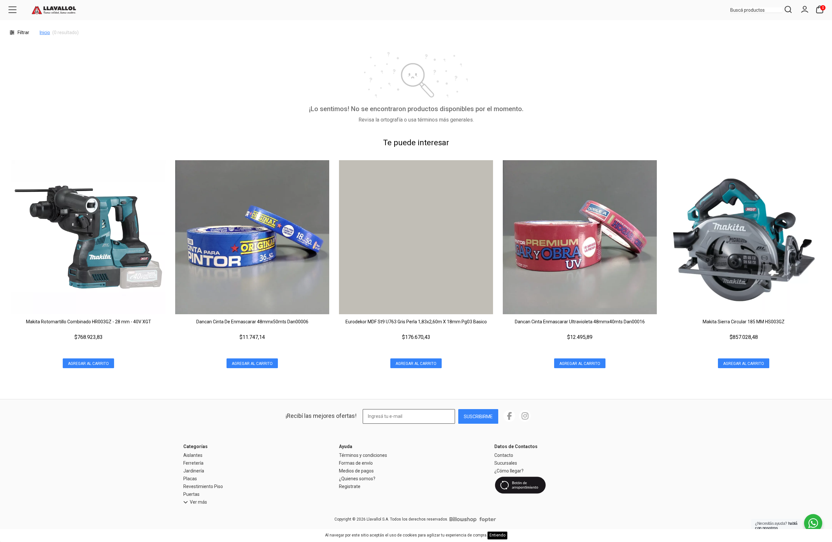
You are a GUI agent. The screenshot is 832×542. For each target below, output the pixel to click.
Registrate (349, 486)
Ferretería (193, 463)
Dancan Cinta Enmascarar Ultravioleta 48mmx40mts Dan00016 (580, 321)
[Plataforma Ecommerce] (462, 519)
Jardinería (193, 471)
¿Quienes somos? (357, 478)
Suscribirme (478, 416)
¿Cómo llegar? (509, 471)
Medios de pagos (356, 471)
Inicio (45, 32)
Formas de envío (356, 463)
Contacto (503, 455)
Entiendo (497, 535)
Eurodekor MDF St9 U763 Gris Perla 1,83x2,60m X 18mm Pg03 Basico (416, 321)
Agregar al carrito (88, 363)
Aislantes (192, 455)
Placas (190, 478)
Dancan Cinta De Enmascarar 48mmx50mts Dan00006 (252, 321)
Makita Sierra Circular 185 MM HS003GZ (744, 321)
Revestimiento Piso (203, 486)
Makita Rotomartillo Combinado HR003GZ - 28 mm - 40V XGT (88, 321)
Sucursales (505, 463)
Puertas (191, 494)
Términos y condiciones (363, 455)
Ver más (198, 502)
